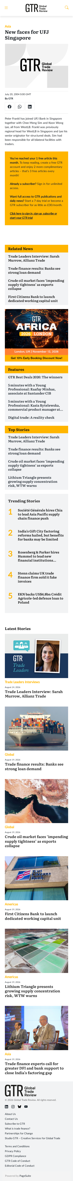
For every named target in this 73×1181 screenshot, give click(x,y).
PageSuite (25, 1176)
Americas (11, 904)
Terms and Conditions (17, 1146)
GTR (10, 98)
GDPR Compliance (15, 1156)
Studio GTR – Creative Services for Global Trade (32, 1138)
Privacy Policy (13, 1151)
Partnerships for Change (19, 1133)
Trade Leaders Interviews (22, 682)
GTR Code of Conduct (17, 1161)
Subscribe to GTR (15, 1124)
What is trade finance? (17, 1128)
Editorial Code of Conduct (19, 1166)
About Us (10, 1114)
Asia (8, 26)
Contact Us (11, 1119)
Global (9, 754)
